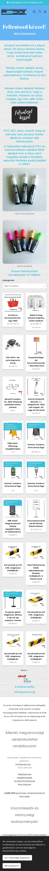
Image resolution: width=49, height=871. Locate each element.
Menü (45, 11)
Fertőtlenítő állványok (24, 781)
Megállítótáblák (24, 778)
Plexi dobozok (24, 784)
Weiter (24, 670)
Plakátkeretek (24, 774)
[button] (34, 11)
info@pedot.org (23, 764)
